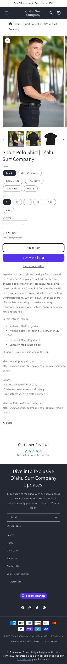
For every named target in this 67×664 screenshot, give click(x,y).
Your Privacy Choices (18, 573)
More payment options (33, 266)
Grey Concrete (29, 173)
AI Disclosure (14, 581)
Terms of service (34, 641)
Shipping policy (52, 641)
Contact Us (13, 566)
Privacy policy (17, 641)
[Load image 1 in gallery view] (16, 138)
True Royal (12, 188)
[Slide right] (63, 139)
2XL (50, 202)
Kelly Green (13, 180)
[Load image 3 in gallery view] (50, 138)
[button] (7, 13)
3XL (8, 209)
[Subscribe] (56, 518)
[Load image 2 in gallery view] (33, 138)
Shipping (10, 238)
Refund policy (57, 636)
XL (38, 202)
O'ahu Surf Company (20, 636)
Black (9, 173)
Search (10, 534)
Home (16, 24)
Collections (13, 550)
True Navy (34, 180)
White (30, 188)
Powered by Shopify (39, 636)
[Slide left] (4, 139)
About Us (12, 558)
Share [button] (9, 422)
